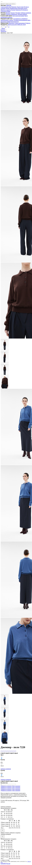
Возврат (8, 12)
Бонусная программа (18, 15)
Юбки (8, 11)
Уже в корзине (16, 786)
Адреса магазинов (20, 23)
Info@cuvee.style (12, 24)
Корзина (8, 14)
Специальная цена (6, 7)
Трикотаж (18, 10)
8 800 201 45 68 (21, 24)
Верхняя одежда (22, 8)
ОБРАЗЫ (8, 5)
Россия (8, 863)
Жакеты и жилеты (6, 10)
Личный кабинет (22, 14)
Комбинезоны (14, 8)
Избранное (14, 14)
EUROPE (3, 863)
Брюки (8, 8)
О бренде (27, 23)
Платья (13, 10)
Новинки (13, 7)
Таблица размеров (26, 12)
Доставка (17, 12)
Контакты (11, 23)
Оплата (13, 12)
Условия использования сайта (22, 20)
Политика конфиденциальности (10, 21)
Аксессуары (20, 7)
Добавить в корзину (6, 786)
